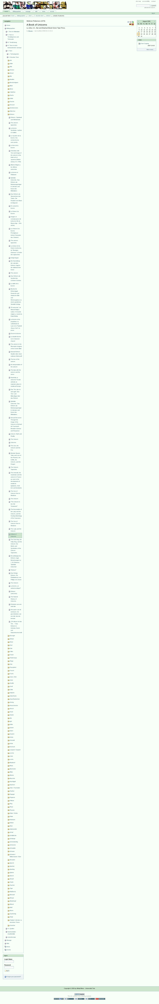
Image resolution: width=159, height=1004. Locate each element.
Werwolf (12, 894)
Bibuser (30, 31)
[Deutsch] (130, 24)
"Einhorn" (13, 570)
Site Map (138, 1)
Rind (11, 826)
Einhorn (48, 15)
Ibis (11, 718)
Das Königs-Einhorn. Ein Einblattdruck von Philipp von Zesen (16, 576)
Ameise (12, 70)
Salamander (13, 829)
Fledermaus (13, 658)
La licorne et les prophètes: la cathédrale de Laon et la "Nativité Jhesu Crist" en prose (16, 325)
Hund (11, 712)
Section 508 (59, 999)
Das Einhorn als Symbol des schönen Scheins (16, 278)
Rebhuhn (12, 819)
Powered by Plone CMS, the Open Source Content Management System (79, 994)
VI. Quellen (11, 928)
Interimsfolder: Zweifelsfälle (12, 933)
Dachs (12, 95)
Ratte (11, 816)
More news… (151, 49)
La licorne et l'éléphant (14, 173)
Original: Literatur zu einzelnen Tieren (16, 921)
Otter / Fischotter (15, 788)
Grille (11, 689)
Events (52, 11)
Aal (11, 60)
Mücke (12, 775)
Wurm (11, 910)
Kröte (11, 743)
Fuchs (12, 673)
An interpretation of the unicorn (16, 366)
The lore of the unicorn (15, 360)
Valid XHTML (79, 999)
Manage (28, 11)
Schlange (12, 838)
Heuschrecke (14, 705)
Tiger (11, 888)
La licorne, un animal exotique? (16, 587)
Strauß (12, 879)
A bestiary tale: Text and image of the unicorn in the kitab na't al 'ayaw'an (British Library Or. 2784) (16, 156)
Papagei (12, 794)
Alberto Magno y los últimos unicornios (15, 167)
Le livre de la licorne (14, 146)
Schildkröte (13, 835)
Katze (11, 730)
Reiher (12, 822)
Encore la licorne (16, 333)
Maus (11, 765)
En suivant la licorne (14, 207)
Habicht (12, 692)
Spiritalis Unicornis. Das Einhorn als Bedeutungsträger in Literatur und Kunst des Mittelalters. (16, 408)
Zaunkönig (13, 913)
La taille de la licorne (14, 285)
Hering (12, 702)
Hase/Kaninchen (15, 699)
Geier (11, 680)
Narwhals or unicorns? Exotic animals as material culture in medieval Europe (16, 382)
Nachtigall (13, 781)
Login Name (8, 959)
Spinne (12, 872)
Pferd (11, 807)
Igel (11, 721)
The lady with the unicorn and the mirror (16, 372)
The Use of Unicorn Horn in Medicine (15, 493)
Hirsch (12, 708)
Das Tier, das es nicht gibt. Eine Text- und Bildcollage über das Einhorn (16, 394)
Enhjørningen (15, 258)
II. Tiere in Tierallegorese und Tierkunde (13, 37)
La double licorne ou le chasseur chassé (16, 339)
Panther (12, 791)
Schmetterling (14, 842)
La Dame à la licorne (15, 212)
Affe (11, 66)
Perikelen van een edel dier (16, 605)
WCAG (69, 999)
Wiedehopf (13, 901)
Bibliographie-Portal (34, 5)
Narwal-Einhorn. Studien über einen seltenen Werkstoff (16, 354)
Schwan (12, 851)
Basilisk (12, 79)
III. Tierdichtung (12, 42)
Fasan (12, 654)
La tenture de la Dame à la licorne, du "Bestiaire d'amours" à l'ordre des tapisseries (16, 250)
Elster (11, 642)
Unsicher (12, 925)
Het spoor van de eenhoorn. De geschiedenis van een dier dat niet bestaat (16, 614)
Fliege (11, 661)
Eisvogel (12, 635)
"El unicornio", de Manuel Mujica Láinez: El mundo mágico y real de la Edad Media (16, 312)
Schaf (11, 832)
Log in (153, 13)
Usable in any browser (100, 999)
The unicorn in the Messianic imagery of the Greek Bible (16, 346)
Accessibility (146, 1)
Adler (11, 63)
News (43, 11)
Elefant (12, 639)
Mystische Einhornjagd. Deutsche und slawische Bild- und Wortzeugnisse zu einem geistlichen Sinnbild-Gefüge (16, 296)
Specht (12, 863)
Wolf (11, 907)
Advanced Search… (150, 7)
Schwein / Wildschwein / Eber (15, 855)
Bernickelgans (14, 82)
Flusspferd (13, 667)
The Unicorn (14, 439)
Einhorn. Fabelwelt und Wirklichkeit (16, 118)
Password (7, 965)
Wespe (12, 898)
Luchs (11, 759)
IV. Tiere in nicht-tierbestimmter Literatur (14, 46)
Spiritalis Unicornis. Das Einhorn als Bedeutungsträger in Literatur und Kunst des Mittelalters (16, 184)
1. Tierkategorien (14, 54)
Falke (11, 651)
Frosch (12, 670)
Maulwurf (12, 762)
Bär (11, 76)
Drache (12, 101)
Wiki (36, 11)
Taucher (12, 885)
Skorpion (12, 859)
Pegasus (12, 797)
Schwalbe (13, 848)
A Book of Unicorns (13, 535)
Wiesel (12, 904)
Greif (11, 686)
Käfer (11, 724)
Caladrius (12, 92)
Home (6, 11)
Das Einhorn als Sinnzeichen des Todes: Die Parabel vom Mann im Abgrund (16, 198)
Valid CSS (90, 999)
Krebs (11, 737)
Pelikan (12, 800)
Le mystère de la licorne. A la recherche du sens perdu (16, 139)
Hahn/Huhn (13, 696)
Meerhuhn (13, 769)
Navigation (7, 21)
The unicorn (14, 273)
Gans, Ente (13, 677)
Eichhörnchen (14, 108)
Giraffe (12, 683)
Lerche (12, 753)
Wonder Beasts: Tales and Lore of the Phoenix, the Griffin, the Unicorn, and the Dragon (16, 458)
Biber (11, 85)
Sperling (12, 869)
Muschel (12, 778)
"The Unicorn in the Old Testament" (15, 504)
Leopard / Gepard (15, 750)
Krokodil (12, 740)
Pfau (11, 803)
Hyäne (12, 715)
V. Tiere (30, 15)
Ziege (11, 917)
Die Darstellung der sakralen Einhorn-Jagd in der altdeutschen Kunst (16, 265)
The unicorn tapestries (14, 124)
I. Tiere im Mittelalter (14, 31)
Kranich (12, 734)
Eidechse (12, 111)
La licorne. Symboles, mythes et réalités (16, 130)
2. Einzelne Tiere (39, 15)
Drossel (12, 105)
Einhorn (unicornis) (14, 592)
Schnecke (13, 845)
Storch (12, 875)
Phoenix (12, 810)
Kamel (11, 727)
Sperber (12, 866)
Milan (11, 772)
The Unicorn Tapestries (14, 468)
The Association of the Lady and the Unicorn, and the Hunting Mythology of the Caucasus (16, 514)
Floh (11, 664)
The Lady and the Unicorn (16, 530)
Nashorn (12, 784)
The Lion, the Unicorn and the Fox (15, 448)
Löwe (11, 756)
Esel (11, 645)
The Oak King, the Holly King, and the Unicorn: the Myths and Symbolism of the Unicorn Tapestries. (16, 546)
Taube (11, 882)
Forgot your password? (13, 976)
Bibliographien (17, 11)
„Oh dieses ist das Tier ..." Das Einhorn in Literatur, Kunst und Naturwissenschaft (16, 627)
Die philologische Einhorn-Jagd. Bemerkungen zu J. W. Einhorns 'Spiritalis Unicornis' (16, 561)
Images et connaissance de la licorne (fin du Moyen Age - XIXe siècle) (16, 221)
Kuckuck (12, 746)
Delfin (11, 98)
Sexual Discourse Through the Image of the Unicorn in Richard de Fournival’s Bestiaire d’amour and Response (16, 424)
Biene (11, 89)
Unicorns (13, 442)
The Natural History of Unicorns (14, 599)
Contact (153, 1)
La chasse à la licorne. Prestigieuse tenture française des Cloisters (16, 233)
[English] (132, 24)
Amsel (11, 73)
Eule (11, 648)
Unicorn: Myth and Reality (16, 435)
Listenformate (12, 937)
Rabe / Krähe (14, 813)
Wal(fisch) (13, 891)
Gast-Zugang (147, 44)
